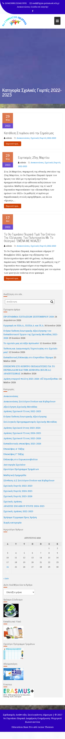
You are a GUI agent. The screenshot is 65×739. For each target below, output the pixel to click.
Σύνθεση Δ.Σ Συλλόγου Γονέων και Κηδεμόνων (28, 480)
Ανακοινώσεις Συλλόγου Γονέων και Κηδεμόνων (29, 401)
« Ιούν (6, 578)
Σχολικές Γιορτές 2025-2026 (17, 496)
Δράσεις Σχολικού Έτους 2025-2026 (22, 438)
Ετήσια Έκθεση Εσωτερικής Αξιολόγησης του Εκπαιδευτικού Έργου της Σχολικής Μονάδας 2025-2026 (30, 334)
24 (7, 567)
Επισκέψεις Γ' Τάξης (13, 454)
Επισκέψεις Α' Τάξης (13, 448)
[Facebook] (32, 11)
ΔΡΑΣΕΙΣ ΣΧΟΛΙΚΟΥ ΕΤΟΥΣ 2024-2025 (23, 505)
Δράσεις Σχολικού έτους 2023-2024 (21, 427)
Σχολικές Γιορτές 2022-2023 (43, 138)
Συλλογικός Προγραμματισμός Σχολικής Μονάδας (30, 421)
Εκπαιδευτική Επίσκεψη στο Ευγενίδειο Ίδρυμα (28, 357)
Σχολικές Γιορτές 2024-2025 (17, 490)
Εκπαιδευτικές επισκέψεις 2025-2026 (22, 443)
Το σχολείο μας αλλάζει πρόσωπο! (21, 343)
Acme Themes (46, 726)
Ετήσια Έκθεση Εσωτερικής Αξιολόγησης (25, 416)
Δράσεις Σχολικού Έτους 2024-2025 (22, 432)
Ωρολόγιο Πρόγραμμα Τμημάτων (21, 469)
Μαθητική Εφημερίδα (14, 475)
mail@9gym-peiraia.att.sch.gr (45, 3)
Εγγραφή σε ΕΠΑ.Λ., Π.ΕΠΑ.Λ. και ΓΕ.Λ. (23, 325)
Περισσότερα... (12, 143)
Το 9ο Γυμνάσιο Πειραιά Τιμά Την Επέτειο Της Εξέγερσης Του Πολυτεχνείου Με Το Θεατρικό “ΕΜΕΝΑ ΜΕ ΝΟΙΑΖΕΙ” (29, 237)
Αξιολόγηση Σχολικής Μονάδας (20, 406)
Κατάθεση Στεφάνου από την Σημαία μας (29, 132)
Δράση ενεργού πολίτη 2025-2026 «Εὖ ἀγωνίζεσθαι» (30, 378)
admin (9, 138)
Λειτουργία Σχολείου (14, 464)
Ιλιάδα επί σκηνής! (39, 6)
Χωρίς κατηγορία (12, 522)
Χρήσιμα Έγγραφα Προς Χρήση (20, 517)
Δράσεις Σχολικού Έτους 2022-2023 (22, 411)
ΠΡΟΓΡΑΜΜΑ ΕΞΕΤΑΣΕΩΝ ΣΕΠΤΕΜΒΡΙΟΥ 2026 (28, 316)
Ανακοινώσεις (23, 138)
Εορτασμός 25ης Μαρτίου (33, 157)
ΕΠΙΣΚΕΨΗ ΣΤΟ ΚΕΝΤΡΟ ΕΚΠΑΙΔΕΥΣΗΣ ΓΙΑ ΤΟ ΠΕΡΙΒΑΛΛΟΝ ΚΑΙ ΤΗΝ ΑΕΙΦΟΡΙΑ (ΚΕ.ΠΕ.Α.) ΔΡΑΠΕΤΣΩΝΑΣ (29, 370)
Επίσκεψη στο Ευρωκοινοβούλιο (20, 459)
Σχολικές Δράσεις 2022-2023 (18, 511)
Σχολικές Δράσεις (12, 501)
